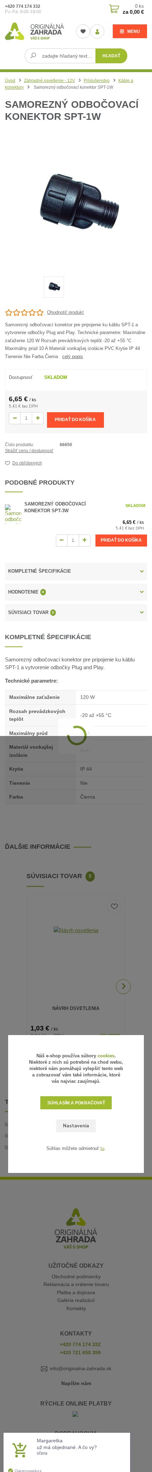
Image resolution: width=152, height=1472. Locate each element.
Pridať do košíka (75, 419)
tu (102, 1148)
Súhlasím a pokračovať (76, 1102)
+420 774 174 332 (22, 6)
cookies (106, 1055)
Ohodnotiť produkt (65, 312)
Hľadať (111, 55)
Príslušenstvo (97, 80)
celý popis (72, 356)
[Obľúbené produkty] (83, 31)
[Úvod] (34, 31)
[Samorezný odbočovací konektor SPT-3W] (13, 514)
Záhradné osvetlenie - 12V (49, 80)
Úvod (10, 80)
